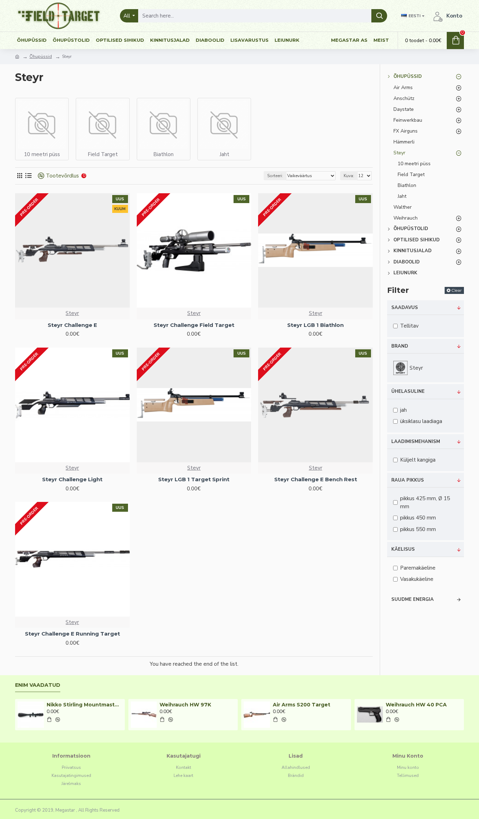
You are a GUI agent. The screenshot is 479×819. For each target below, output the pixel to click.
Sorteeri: (275, 176)
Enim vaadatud (37, 685)
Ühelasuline (408, 391)
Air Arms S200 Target (301, 704)
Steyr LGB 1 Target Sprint (193, 479)
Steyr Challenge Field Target (194, 325)
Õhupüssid (40, 56)
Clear (456, 290)
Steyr (72, 313)
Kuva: (349, 176)
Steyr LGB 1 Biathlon (315, 325)
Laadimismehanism (415, 441)
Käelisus (403, 549)
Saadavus (404, 307)
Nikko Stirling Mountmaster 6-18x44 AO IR (84, 704)
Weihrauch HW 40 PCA (416, 704)
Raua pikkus (407, 480)
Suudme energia (412, 599)
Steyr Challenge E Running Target (72, 633)
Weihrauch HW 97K (185, 704)
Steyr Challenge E (72, 325)
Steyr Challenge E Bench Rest (315, 479)
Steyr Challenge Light (72, 479)
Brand (399, 346)
